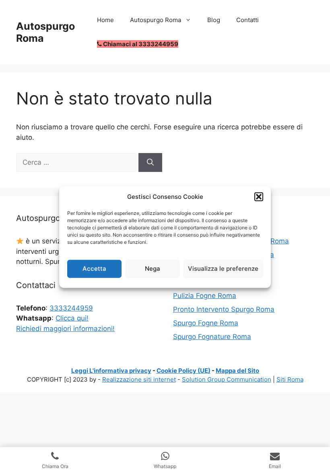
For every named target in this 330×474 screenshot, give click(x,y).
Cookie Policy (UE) (183, 370)
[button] (259, 197)
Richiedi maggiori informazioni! (65, 329)
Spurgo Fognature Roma (212, 337)
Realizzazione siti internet (139, 379)
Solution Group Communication (226, 379)
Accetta (94, 268)
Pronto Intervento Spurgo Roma (223, 309)
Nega (152, 268)
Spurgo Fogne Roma (205, 323)
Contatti (247, 20)
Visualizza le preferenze (223, 268)
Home (105, 20)
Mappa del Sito (237, 370)
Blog (213, 20)
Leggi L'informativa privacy (111, 370)
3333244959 (71, 308)
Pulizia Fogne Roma (204, 296)
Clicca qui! (72, 318)
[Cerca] (150, 162)
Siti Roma (289, 379)
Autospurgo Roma (155, 20)
